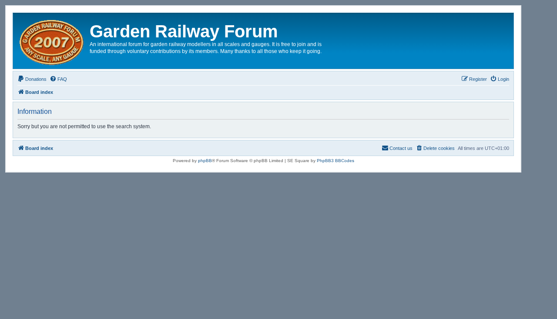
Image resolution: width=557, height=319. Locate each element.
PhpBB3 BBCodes (335, 160)
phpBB (205, 160)
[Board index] (52, 40)
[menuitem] (32, 79)
